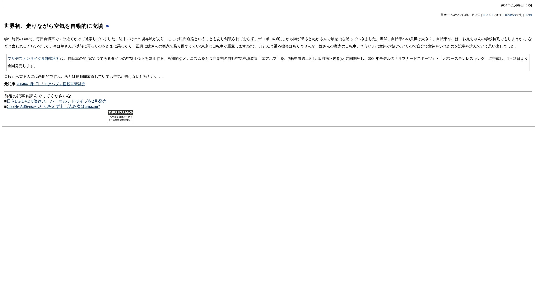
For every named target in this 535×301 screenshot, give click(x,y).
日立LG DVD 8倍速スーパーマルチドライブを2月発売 (57, 101)
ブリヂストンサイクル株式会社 (34, 58)
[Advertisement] (53, 116)
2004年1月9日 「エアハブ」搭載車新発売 (51, 84)
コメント (488, 15)
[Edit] (528, 15)
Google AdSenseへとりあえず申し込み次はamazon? (53, 106)
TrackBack (509, 15)
